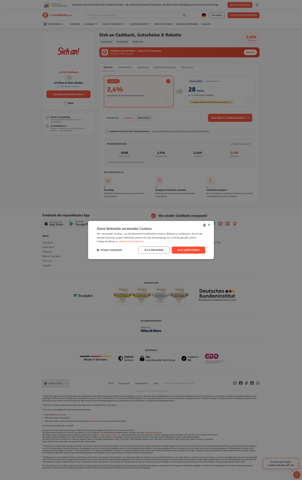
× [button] (209, 225)
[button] (109, 250)
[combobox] (204, 225)
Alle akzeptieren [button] (188, 249)
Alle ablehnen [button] (154, 249)
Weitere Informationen (131, 241)
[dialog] (151, 240)
